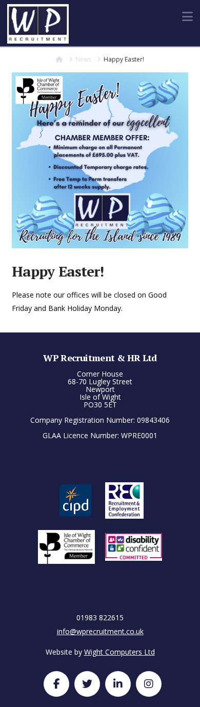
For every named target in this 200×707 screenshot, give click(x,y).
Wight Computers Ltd (119, 652)
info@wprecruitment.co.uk (100, 631)
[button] (187, 16)
